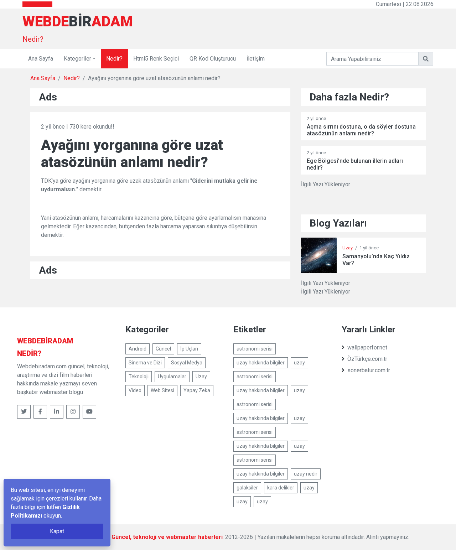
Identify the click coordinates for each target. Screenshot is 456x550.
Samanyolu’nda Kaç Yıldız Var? (376, 259)
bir (45, 341)
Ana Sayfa (40, 58)
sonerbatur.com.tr (368, 370)
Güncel (163, 349)
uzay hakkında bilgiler (261, 362)
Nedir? (32, 39)
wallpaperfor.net (367, 347)
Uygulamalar (172, 376)
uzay (299, 362)
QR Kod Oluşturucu (213, 58)
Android (137, 349)
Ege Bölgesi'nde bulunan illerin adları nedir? (355, 164)
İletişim (256, 58)
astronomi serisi (255, 349)
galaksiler (247, 488)
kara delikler (280, 488)
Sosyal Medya (186, 362)
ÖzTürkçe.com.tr (367, 359)
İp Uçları (189, 349)
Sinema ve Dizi (145, 362)
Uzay (347, 247)
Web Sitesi (162, 390)
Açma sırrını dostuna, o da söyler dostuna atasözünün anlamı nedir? (361, 130)
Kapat (57, 531)
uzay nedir (305, 474)
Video (135, 390)
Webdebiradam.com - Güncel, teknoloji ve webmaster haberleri (138, 537)
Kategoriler (77, 58)
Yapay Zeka (196, 390)
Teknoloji (139, 376)
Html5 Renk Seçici (156, 58)
